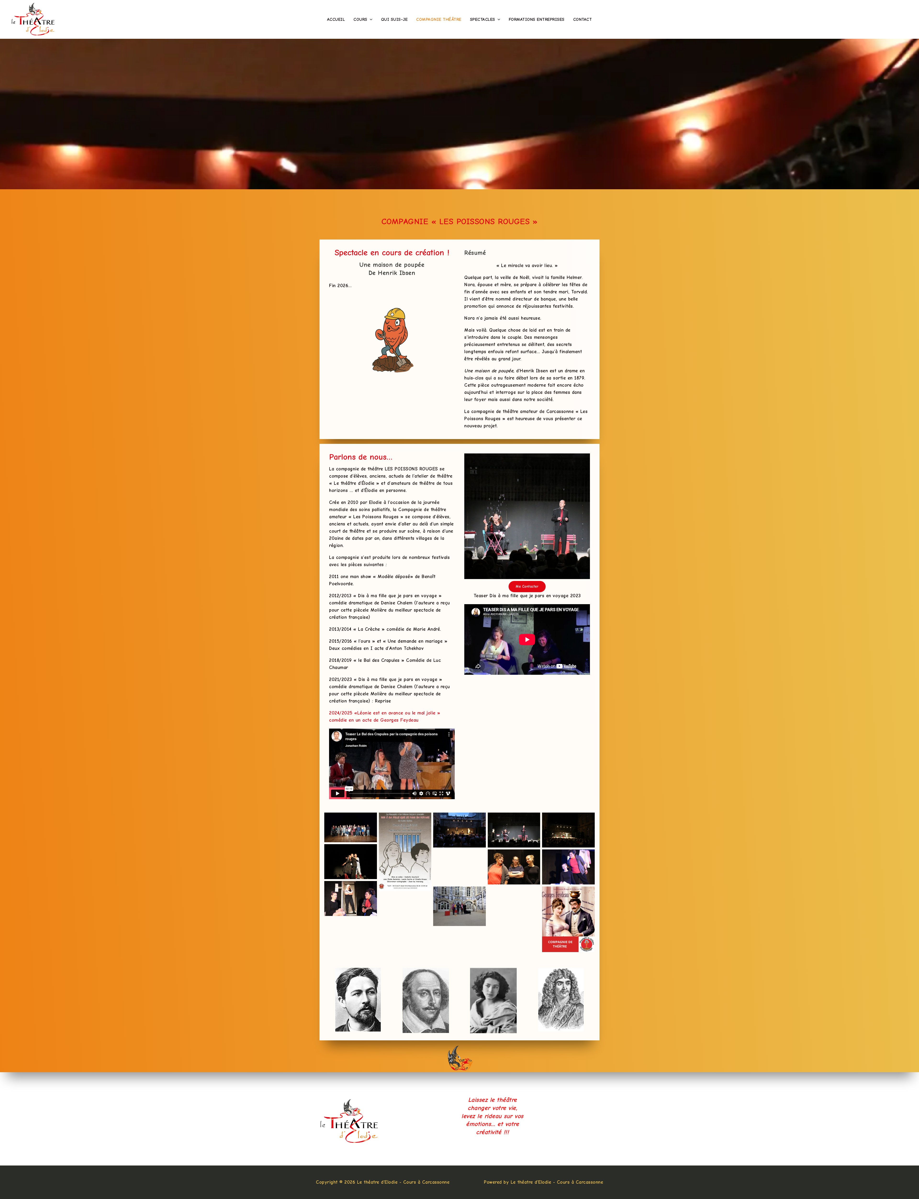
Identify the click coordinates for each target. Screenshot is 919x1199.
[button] (369, 19)
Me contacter (527, 586)
